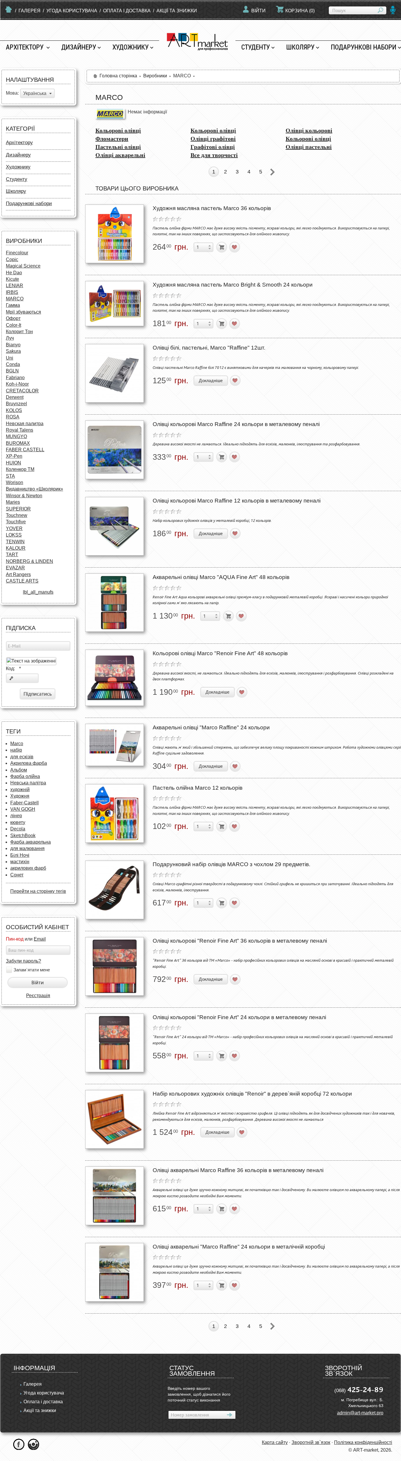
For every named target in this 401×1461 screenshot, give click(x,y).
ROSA (12, 416)
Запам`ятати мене (32, 969)
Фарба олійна (25, 776)
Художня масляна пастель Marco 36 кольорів (212, 208)
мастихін (19, 861)
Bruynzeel (16, 403)
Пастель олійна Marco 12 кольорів (197, 788)
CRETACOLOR (22, 390)
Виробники (155, 75)
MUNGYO (16, 436)
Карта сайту (275, 1442)
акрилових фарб (28, 868)
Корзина (300, 10)
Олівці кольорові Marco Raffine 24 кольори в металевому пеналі (236, 424)
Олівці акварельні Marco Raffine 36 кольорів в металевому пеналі (238, 1170)
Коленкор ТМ (20, 469)
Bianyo (13, 344)
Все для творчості (214, 155)
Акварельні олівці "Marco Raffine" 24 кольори (211, 727)
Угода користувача (71, 10)
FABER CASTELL (25, 449)
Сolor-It (13, 325)
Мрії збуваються (23, 311)
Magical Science (23, 265)
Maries (13, 502)
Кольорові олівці (118, 130)
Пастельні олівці (118, 147)
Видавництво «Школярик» (34, 488)
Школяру (300, 47)
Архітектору (25, 47)
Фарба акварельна (30, 842)
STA (10, 476)
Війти (258, 10)
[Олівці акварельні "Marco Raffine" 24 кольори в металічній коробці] (114, 1272)
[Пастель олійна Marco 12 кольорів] (114, 813)
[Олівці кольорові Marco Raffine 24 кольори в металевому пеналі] (114, 449)
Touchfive (16, 521)
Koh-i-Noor (17, 384)
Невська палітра (28, 782)
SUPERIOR (18, 508)
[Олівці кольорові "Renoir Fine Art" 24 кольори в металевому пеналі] (114, 1043)
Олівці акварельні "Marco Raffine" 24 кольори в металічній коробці (239, 1247)
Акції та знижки (176, 10)
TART (12, 554)
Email (40, 938)
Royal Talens (19, 430)
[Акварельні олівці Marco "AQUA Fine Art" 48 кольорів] (114, 602)
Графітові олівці (213, 147)
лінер (16, 815)
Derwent (14, 397)
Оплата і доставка (127, 10)
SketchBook (23, 835)
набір (16, 749)
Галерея (29, 10)
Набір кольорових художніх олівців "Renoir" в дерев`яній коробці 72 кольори (252, 1094)
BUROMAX (18, 443)
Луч (10, 338)
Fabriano (15, 377)
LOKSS (14, 534)
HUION (13, 462)
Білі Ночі (19, 855)
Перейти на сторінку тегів (38, 891)
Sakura (13, 351)
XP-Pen (14, 456)
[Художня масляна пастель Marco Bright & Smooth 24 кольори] (114, 303)
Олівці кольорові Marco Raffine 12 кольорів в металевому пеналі (237, 501)
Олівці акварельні (120, 155)
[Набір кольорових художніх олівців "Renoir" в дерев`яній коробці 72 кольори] (114, 1119)
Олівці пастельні (309, 147)
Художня (19, 795)
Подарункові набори (29, 203)
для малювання (27, 848)
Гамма (13, 305)
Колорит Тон (19, 331)
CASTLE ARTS (22, 580)
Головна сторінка (118, 75)
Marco (16, 743)
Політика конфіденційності (363, 1442)
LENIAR (14, 285)
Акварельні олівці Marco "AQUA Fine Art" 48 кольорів (221, 577)
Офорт (13, 318)
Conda (13, 364)
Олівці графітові (213, 138)
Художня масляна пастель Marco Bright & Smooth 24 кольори (233, 285)
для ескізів (21, 756)
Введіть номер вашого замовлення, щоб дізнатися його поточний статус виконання (199, 1394)
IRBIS (12, 292)
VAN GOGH (22, 809)
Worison (14, 482)
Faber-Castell (24, 802)
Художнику (130, 47)
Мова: (12, 93)
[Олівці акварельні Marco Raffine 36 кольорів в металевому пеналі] (114, 1196)
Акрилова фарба (28, 763)
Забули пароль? (23, 960)
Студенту (255, 47)
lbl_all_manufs (38, 592)
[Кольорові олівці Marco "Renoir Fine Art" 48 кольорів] (114, 678)
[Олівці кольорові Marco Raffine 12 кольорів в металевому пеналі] (114, 526)
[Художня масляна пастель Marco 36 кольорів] (114, 234)
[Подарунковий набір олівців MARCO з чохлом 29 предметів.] (114, 890)
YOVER (14, 528)
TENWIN (15, 541)
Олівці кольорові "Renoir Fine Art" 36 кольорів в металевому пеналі (240, 941)
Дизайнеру (78, 47)
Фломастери (111, 138)
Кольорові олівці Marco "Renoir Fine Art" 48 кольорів (220, 653)
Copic (12, 259)
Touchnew (16, 515)
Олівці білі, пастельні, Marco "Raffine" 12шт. (209, 348)
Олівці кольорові (309, 130)
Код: (13, 668)
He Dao (14, 272)
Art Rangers (18, 574)
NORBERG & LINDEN (29, 561)
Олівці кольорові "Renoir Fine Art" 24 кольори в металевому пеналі (239, 1017)
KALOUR (16, 548)
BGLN (12, 370)
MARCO (14, 298)
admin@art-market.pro (360, 1412)
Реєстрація (38, 995)
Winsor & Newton (24, 495)
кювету (17, 822)
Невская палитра (24, 423)
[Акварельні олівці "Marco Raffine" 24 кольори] (114, 745)
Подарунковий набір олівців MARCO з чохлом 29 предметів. (231, 864)
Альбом (18, 769)
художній (20, 789)
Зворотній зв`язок (311, 1442)
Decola (17, 828)
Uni (9, 357)
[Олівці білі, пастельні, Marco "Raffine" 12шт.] (114, 373)
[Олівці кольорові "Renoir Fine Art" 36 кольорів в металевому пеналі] (114, 966)
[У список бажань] (234, 247)
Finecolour (17, 252)
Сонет (16, 874)
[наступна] (272, 171)
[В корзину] (222, 247)
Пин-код (14, 938)
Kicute (12, 279)
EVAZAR (15, 567)
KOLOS (14, 410)
